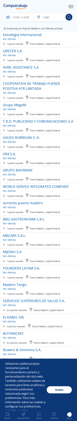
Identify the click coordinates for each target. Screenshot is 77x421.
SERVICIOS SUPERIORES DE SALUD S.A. (34, 300)
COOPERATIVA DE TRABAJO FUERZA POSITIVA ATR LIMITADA (31, 86)
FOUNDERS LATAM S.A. (21, 268)
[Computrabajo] (15, 6)
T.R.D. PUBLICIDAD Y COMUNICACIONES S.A (38, 121)
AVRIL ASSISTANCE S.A (21, 67)
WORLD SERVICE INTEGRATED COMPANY (36, 186)
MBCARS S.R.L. (14, 235)
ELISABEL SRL (14, 317)
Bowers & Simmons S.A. (22, 349)
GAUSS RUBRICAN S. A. (21, 137)
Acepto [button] (59, 389)
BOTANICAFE (13, 333)
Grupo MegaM (14, 104)
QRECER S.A (12, 50)
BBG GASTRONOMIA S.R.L (23, 219)
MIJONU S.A (12, 251)
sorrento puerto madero (23, 203)
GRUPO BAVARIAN (17, 170)
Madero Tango (15, 284)
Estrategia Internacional (22, 34)
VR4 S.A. (9, 154)
